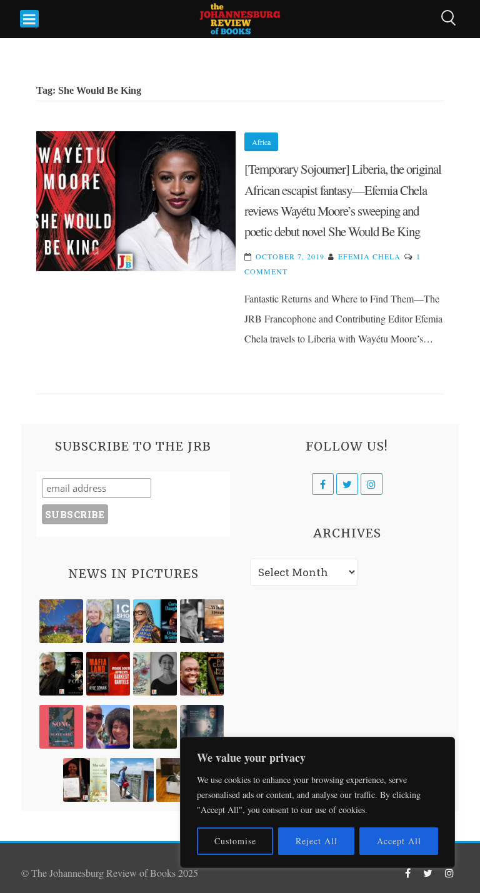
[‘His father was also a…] (85, 780)
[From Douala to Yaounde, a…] (155, 727)
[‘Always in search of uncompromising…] (202, 621)
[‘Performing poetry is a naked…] (155, 674)
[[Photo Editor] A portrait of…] (132, 780)
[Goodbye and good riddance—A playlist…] (178, 780)
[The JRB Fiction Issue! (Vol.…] (61, 621)
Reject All (317, 841)
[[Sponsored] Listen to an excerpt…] (155, 621)
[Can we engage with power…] (61, 674)
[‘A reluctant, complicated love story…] (108, 621)
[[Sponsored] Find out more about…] (61, 727)
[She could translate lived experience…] (108, 727)
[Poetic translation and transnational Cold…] (202, 727)
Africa (261, 142)
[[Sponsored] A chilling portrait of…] (108, 674)
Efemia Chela (369, 256)
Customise (235, 841)
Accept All (399, 841)
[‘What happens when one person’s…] (202, 674)
